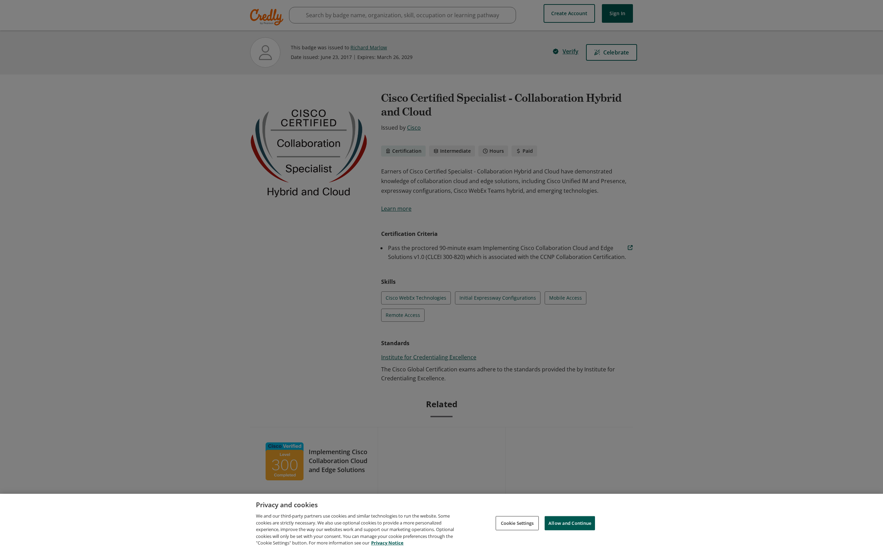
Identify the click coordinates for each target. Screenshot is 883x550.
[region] (441, 522)
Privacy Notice (387, 543)
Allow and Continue (569, 523)
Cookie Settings (517, 523)
